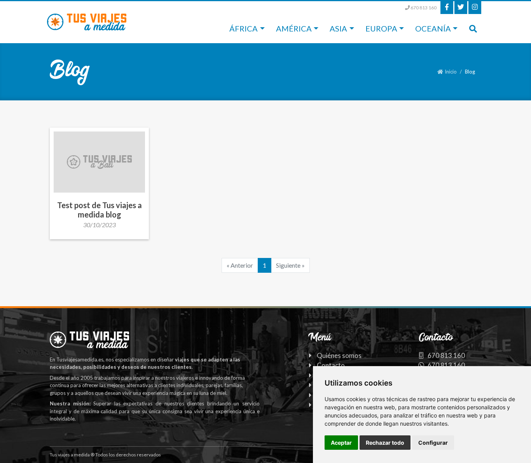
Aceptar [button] (341, 442)
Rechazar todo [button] (385, 442)
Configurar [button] (433, 442)
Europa (381, 28)
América (294, 28)
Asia (338, 28)
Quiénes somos (339, 355)
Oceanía (433, 28)
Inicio (451, 71)
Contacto (331, 365)
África (243, 28)
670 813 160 (423, 8)
